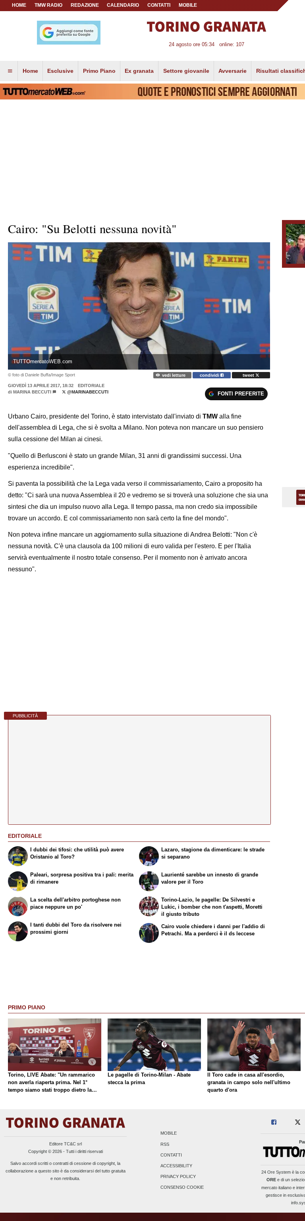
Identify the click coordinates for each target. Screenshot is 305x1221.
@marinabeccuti (87, 391)
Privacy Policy (178, 1176)
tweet (249, 375)
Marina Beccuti (32, 391)
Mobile (168, 1133)
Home (19, 5)
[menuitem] (10, 71)
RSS (164, 1144)
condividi (210, 375)
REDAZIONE (85, 5)
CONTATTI (158, 5)
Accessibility (176, 1165)
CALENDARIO (123, 5)
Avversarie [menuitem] (232, 71)
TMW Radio (48, 5)
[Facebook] (274, 1122)
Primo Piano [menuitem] (99, 71)
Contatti (171, 1155)
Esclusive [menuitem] (60, 71)
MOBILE (188, 5)
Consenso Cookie (182, 1187)
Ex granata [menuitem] (139, 71)
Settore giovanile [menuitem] (186, 71)
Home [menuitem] (30, 71)
